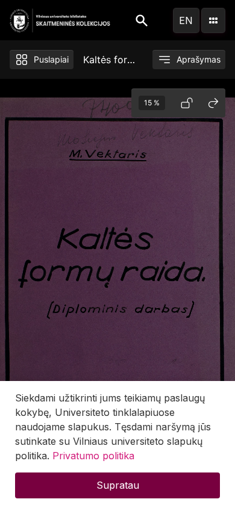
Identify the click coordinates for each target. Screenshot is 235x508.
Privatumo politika (93, 456)
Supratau (117, 485)
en (186, 20)
